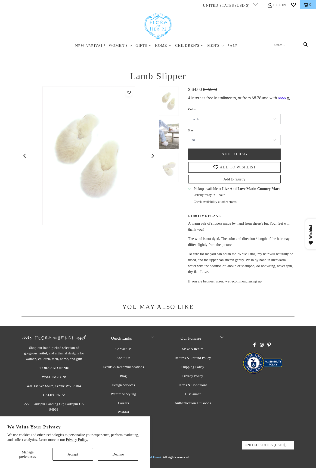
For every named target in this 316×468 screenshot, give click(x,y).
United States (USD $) (227, 5)
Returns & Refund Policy (193, 358)
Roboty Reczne (204, 216)
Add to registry (234, 179)
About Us (123, 358)
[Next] (152, 156)
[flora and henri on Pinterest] (269, 345)
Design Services (123, 385)
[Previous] (25, 156)
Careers (123, 403)
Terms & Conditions (192, 385)
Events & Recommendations (123, 367)
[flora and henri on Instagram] (262, 345)
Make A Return (193, 349)
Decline (118, 454)
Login (279, 5)
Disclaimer (193, 394)
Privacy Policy (192, 376)
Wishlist (123, 412)
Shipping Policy (192, 367)
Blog (123, 376)
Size (190, 130)
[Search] (305, 45)
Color (192, 109)
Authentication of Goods (193, 403)
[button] (121, 46)
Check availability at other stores (215, 202)
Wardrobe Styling (123, 394)
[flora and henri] (158, 26)
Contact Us (123, 349)
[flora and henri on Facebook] (254, 345)
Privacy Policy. (77, 440)
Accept (73, 454)
